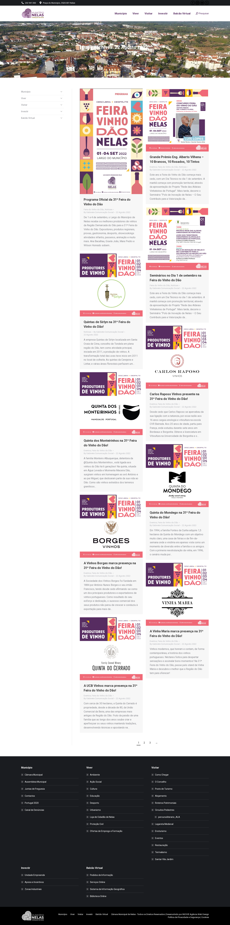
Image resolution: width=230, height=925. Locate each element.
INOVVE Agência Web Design (195, 914)
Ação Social (96, 782)
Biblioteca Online (98, 896)
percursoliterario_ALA (169, 817)
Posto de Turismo (163, 789)
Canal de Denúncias (34, 810)
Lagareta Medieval (164, 824)
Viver (23, 98)
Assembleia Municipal (35, 782)
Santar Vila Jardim (164, 859)
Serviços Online (97, 882)
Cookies (205, 917)
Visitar (24, 105)
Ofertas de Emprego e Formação (106, 831)
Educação (95, 796)
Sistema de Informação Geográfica (107, 889)
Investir (24, 111)
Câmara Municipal (34, 774)
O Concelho (160, 782)
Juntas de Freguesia (35, 789)
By (99, 212)
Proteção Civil (96, 824)
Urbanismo (95, 810)
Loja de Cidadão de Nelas (102, 817)
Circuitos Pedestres (164, 810)
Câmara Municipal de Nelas (123, 914)
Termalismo (161, 852)
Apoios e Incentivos (34, 882)
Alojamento (161, 796)
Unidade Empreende (35, 875)
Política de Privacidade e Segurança (184, 917)
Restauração (161, 845)
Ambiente (95, 774)
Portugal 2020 (32, 803)
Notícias (108, 209)
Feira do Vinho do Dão (94, 209)
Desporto (94, 803)
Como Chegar (162, 774)
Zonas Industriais (33, 889)
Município (26, 91)
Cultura (93, 789)
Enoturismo (160, 831)
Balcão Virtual (28, 118)
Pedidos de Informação (101, 875)
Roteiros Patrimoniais (165, 803)
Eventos (153, 167)
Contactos (30, 796)
